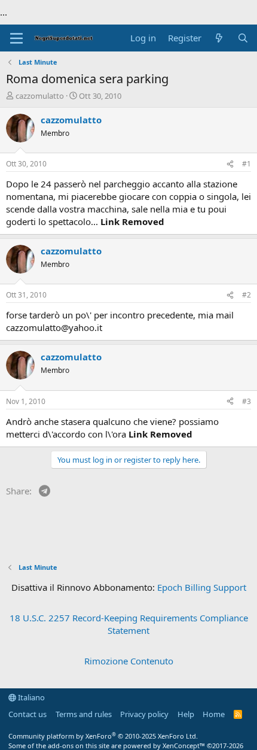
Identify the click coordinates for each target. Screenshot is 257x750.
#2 (246, 295)
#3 (246, 401)
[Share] (230, 164)
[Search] (243, 38)
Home (214, 714)
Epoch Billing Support (201, 587)
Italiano (30, 697)
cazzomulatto (40, 95)
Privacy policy (144, 714)
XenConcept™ (184, 745)
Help (186, 714)
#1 (246, 164)
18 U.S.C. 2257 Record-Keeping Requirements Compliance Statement (129, 624)
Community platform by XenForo (103, 735)
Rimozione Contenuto (128, 661)
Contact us (27, 714)
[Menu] (16, 38)
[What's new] (219, 38)
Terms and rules (84, 714)
